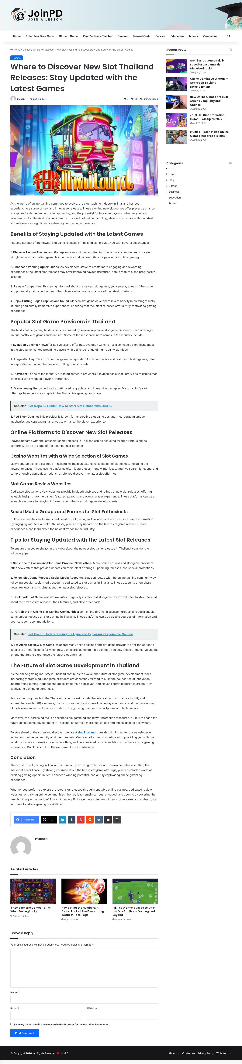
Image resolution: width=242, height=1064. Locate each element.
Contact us (210, 36)
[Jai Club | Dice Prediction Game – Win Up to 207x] (176, 120)
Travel (172, 203)
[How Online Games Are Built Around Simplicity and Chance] (176, 102)
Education (177, 36)
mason (21, 98)
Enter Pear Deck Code (40, 36)
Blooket (123, 36)
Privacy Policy (206, 1053)
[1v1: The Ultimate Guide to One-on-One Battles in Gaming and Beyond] (135, 891)
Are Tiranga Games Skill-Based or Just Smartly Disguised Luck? (207, 64)
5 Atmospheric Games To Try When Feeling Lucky (30, 909)
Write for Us (223, 1053)
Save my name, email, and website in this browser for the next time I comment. (61, 1024)
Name (14, 992)
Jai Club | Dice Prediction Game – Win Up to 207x (207, 117)
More (192, 36)
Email (14, 1008)
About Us (174, 1053)
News (172, 174)
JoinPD (64, 1053)
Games (26, 49)
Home (17, 36)
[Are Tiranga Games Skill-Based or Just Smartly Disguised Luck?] (176, 66)
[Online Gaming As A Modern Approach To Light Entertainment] (176, 84)
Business (174, 191)
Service (160, 36)
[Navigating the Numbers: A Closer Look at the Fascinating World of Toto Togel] (84, 891)
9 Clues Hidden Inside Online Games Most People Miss (209, 134)
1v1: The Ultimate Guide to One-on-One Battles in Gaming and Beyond (134, 911)
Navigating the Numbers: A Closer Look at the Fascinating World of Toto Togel (82, 911)
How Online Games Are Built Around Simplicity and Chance (209, 101)
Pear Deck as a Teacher (97, 36)
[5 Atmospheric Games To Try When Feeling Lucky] (33, 891)
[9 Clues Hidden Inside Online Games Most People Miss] (176, 137)
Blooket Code (141, 36)
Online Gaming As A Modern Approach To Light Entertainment (209, 83)
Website (92, 1008)
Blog (171, 179)
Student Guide (68, 36)
